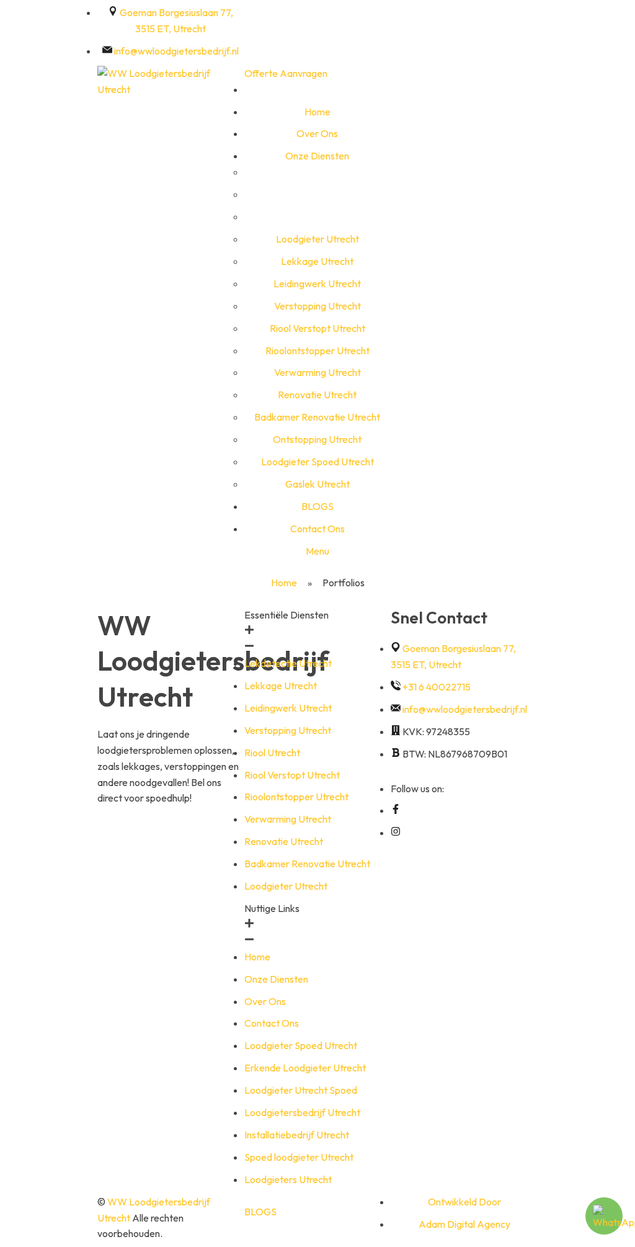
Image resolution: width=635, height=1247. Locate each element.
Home (284, 582)
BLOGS (260, 1211)
